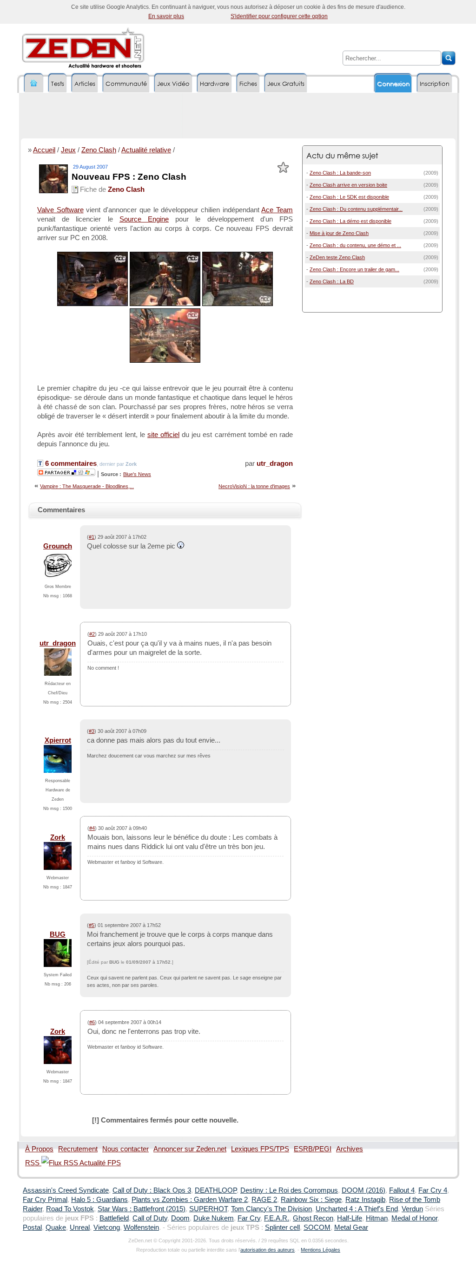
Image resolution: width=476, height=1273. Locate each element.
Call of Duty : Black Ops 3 (151, 1190)
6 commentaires (70, 463)
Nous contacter (125, 1149)
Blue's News (137, 474)
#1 (91, 537)
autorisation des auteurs (267, 1250)
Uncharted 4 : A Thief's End (357, 1209)
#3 (91, 731)
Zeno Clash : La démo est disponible (350, 221)
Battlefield (114, 1218)
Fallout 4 (402, 1190)
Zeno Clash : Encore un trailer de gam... (354, 269)
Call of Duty (149, 1218)
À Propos (39, 1149)
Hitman (377, 1218)
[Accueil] (34, 83)
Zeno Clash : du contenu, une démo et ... (355, 245)
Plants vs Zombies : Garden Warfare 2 (190, 1199)
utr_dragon (275, 463)
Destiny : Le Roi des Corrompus (289, 1190)
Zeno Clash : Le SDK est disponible (349, 197)
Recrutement (78, 1149)
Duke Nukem (213, 1218)
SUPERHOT (208, 1209)
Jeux (68, 150)
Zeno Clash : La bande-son (340, 173)
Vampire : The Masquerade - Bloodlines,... (87, 486)
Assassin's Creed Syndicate (66, 1190)
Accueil (44, 150)
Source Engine (144, 219)
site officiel (163, 434)
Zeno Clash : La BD (332, 281)
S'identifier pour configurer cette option (279, 16)
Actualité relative (146, 150)
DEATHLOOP (216, 1190)
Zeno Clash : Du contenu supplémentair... (356, 209)
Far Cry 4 (432, 1190)
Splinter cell (282, 1227)
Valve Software (60, 210)
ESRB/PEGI (312, 1149)
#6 (92, 1022)
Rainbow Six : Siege (311, 1199)
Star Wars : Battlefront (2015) (141, 1209)
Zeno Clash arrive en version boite (348, 185)
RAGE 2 (264, 1199)
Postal (32, 1227)
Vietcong (106, 1227)
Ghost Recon (313, 1218)
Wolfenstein (141, 1227)
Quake (56, 1227)
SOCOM (317, 1227)
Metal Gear (351, 1227)
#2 (92, 634)
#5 (91, 925)
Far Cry (249, 1218)
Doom (180, 1218)
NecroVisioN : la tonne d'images (254, 486)
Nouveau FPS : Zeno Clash (129, 177)
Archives (349, 1149)
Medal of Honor (414, 1218)
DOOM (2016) (363, 1190)
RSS (33, 1163)
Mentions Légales (320, 1250)
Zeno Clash (98, 150)
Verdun (412, 1209)
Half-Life (349, 1218)
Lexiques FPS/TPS (260, 1149)
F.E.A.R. (276, 1218)
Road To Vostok (70, 1209)
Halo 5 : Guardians (99, 1199)
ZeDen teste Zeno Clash (337, 257)
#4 (92, 828)
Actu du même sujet (342, 155)
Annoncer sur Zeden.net (189, 1149)
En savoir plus (166, 16)
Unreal (80, 1227)
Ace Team (277, 210)
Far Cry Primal (45, 1199)
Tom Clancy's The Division (271, 1209)
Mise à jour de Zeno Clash (339, 233)
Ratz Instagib (365, 1199)
